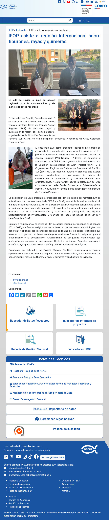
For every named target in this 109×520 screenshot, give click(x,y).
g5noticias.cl (19, 283)
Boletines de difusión (23, 364)
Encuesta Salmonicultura (21, 487)
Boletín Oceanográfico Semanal (29, 399)
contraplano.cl (20, 279)
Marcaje (66, 491)
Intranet (12, 496)
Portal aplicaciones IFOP (21, 491)
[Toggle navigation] (6, 20)
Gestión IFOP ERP (71, 480)
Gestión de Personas (19, 503)
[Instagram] (74, 2)
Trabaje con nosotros (54, 457)
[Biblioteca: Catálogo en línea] (88, 2)
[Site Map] (97, 2)
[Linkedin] (59, 2)
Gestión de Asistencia (19, 500)
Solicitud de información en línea (25, 471)
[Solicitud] (93, 2)
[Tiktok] (78, 2)
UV (103, 1)
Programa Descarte (18, 480)
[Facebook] (83, 2)
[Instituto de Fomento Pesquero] (8, 6)
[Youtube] (69, 2)
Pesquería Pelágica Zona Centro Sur (31, 377)
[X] (65, 2)
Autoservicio (68, 484)
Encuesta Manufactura (19, 484)
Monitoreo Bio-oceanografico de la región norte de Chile (42, 392)
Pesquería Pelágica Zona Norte (29, 371)
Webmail (66, 487)
